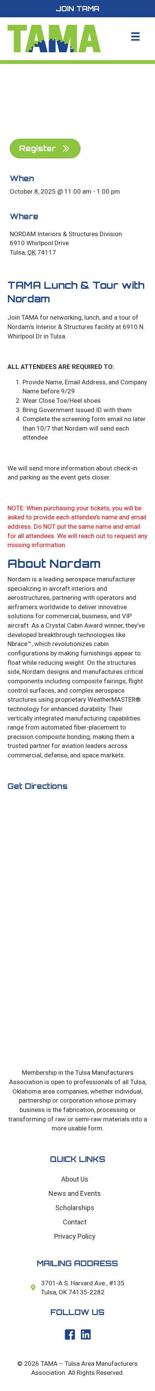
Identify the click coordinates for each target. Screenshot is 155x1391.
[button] (77, 8)
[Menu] (135, 36)
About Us (74, 1179)
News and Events (75, 1193)
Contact (75, 1222)
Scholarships (74, 1208)
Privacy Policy (75, 1236)
